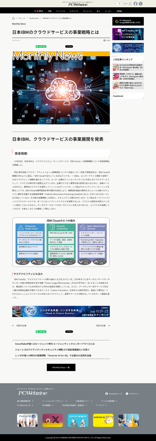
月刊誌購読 (46, 405)
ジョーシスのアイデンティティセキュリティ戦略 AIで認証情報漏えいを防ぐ (52, 349)
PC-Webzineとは (23, 405)
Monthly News (34, 18)
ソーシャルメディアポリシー (53, 401)
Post (70, 46)
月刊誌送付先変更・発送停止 (73, 405)
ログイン (126, 4)
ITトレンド (22, 18)
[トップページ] (13, 18)
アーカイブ (100, 405)
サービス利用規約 (108, 401)
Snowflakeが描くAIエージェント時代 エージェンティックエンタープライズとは (55, 343)
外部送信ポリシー (83, 401)
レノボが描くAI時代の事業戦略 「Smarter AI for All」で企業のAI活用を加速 (53, 355)
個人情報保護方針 (24, 401)
